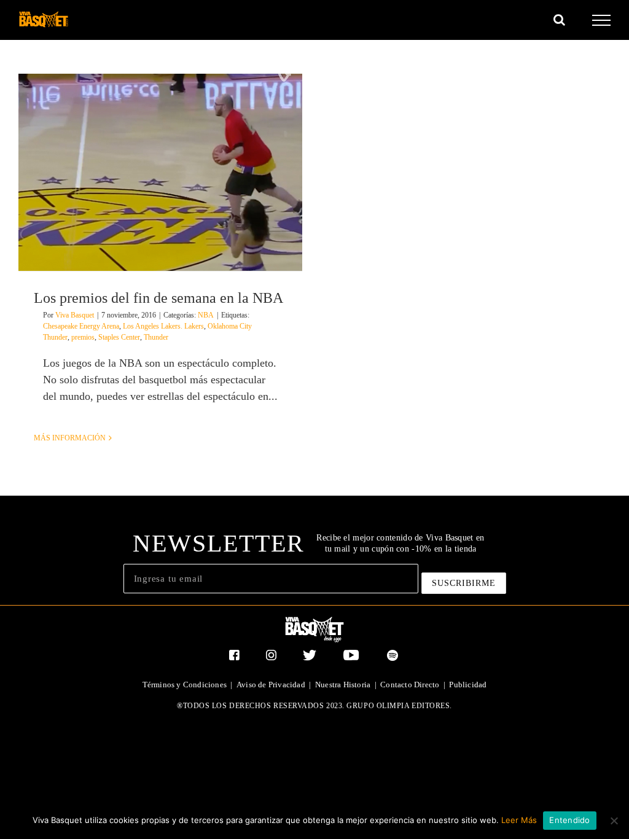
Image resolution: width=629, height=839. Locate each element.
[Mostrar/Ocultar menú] (602, 20)
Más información (70, 438)
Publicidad (467, 684)
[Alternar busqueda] (559, 20)
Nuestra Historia (342, 684)
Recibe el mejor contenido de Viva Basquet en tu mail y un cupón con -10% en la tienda (400, 543)
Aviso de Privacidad (270, 684)
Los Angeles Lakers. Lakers (163, 326)
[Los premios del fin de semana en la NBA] (160, 172)
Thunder (156, 337)
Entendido (569, 820)
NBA (206, 315)
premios (83, 337)
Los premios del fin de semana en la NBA (158, 298)
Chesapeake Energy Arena (81, 326)
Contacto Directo (409, 684)
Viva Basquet (74, 315)
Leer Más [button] (519, 820)
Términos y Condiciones (185, 684)
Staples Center (119, 337)
